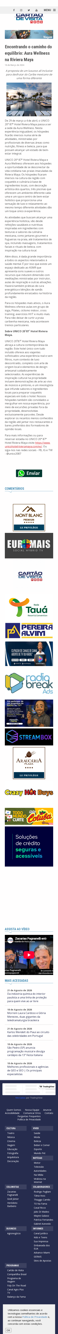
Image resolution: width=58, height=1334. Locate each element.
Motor (37, 1162)
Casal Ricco (40, 1207)
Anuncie (47, 1109)
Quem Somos (14, 1109)
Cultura (10, 1128)
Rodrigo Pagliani (42, 1191)
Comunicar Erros (32, 1113)
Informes (38, 1228)
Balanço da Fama (16, 1296)
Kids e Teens (40, 1237)
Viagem (11, 1145)
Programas (12, 1265)
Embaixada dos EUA (42, 1247)
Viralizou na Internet (40, 1180)
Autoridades (40, 1170)
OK (8, 1330)
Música (11, 1137)
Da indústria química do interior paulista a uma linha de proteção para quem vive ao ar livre (27, 997)
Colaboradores (41, 1187)
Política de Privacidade (29, 1119)
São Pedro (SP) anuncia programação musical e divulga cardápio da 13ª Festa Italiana (26, 1051)
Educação (12, 1149)
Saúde (37, 1133)
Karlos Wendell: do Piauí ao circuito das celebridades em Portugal (28, 1034)
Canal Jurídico (41, 1233)
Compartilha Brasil (16, 1274)
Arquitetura (13, 1157)
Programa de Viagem (14, 1280)
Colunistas (12, 1187)
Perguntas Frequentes (29, 1116)
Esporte (38, 1149)
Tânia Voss (39, 1195)
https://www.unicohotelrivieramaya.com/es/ (27, 444)
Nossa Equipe (32, 1109)
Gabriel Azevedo (42, 1223)
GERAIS (38, 1256)
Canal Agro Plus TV (15, 1291)
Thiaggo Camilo (42, 1199)
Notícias (37, 1158)
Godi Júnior (13, 1198)
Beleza (37, 1141)
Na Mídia (38, 1174)
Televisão (39, 1166)
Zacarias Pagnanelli (12, 1193)
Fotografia (12, 1153)
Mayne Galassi (41, 1215)
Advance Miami (42, 1252)
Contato (49, 1113)
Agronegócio (14, 1233)
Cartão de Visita (15, 1270)
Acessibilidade (12, 1113)
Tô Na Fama (40, 1203)
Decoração (13, 1161)
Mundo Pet (39, 1153)
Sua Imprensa (41, 1241)
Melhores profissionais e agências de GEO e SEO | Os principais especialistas (27, 1070)
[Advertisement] (29, 897)
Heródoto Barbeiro (12, 1204)
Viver (36, 1128)
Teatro (10, 1133)
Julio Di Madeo (41, 1211)
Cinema (11, 1141)
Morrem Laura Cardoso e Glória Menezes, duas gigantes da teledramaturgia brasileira (26, 1016)
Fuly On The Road (16, 1285)
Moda (37, 1137)
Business (11, 1228)
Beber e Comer (42, 1145)
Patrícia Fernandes (43, 1219)
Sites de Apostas (42, 1260)
